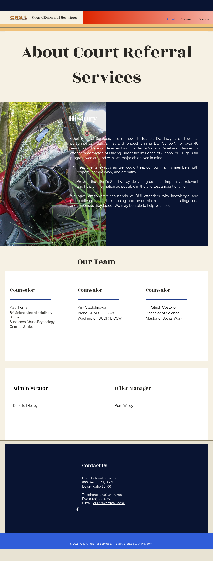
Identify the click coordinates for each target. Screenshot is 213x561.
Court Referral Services (54, 17)
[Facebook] (77, 509)
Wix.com (146, 543)
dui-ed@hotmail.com (109, 503)
